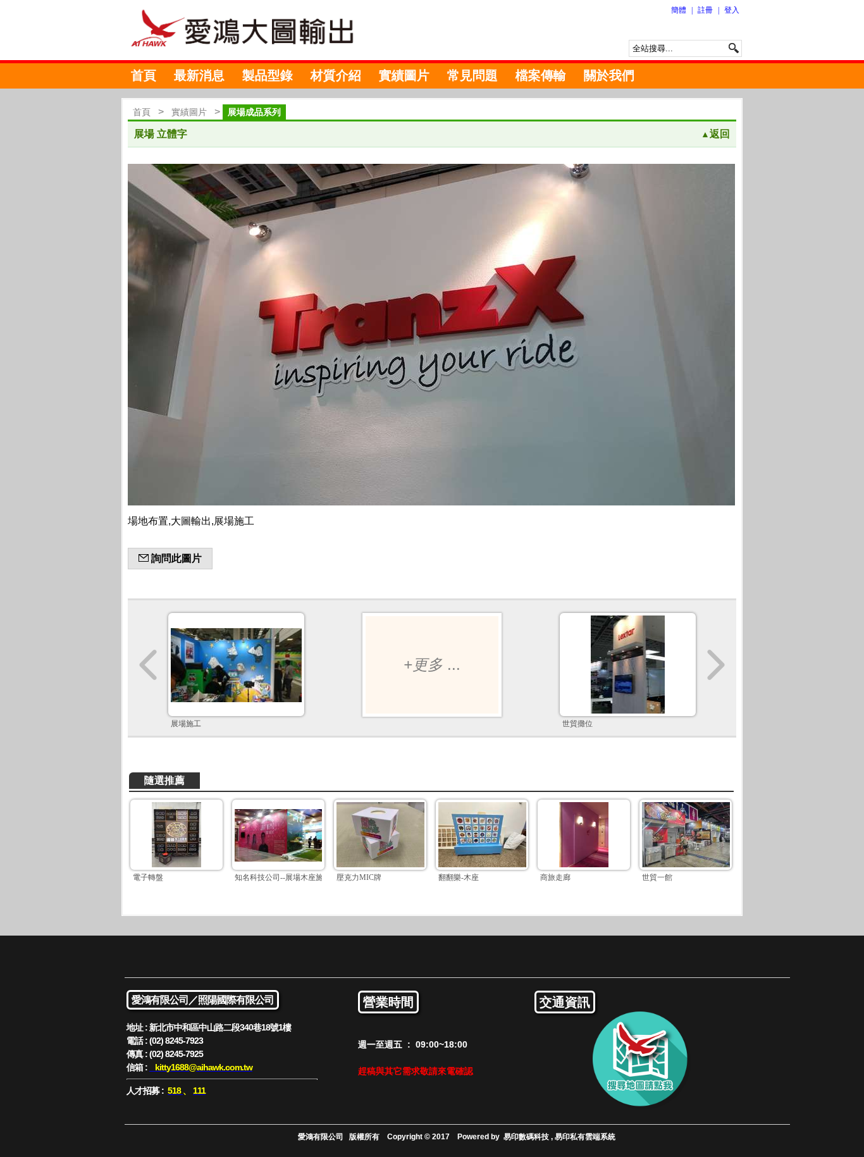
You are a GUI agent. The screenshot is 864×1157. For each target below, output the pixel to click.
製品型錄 (267, 75)
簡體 (678, 10)
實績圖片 (404, 75)
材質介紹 (336, 75)
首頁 (143, 75)
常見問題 (472, 75)
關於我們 (609, 75)
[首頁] (248, 30)
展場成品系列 (254, 112)
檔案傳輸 (540, 75)
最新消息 (199, 75)
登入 (731, 10)
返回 (715, 133)
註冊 (705, 10)
